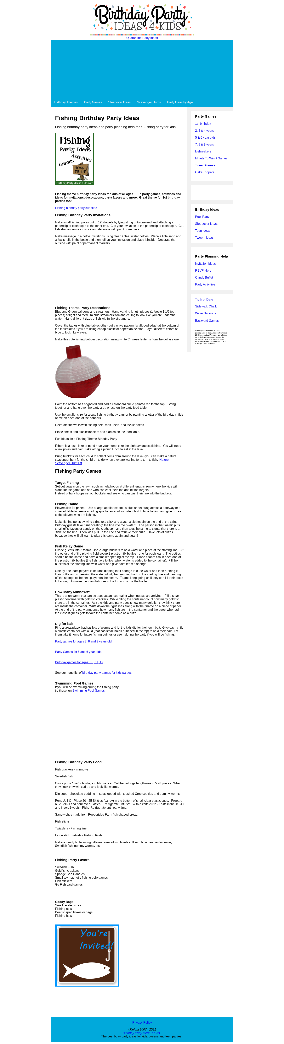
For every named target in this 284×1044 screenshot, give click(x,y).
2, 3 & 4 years (204, 130)
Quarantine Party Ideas (142, 38)
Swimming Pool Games (88, 690)
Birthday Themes (66, 102)
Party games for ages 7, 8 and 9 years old (83, 641)
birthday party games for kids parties (107, 672)
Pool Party (202, 216)
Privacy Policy (142, 1022)
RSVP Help (203, 270)
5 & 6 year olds (205, 137)
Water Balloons (205, 313)
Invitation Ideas (205, 263)
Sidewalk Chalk (206, 306)
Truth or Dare (204, 299)
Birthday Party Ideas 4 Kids (141, 1033)
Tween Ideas (204, 237)
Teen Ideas (203, 230)
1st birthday (203, 123)
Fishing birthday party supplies (76, 208)
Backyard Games (207, 320)
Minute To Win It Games (211, 158)
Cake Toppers (204, 172)
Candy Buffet (204, 277)
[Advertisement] (142, 69)
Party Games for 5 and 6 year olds (78, 651)
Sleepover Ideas (119, 102)
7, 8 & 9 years (204, 144)
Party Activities (205, 284)
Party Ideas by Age (180, 102)
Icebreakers (203, 151)
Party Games (93, 102)
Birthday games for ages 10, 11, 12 (79, 662)
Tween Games (205, 165)
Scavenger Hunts (149, 102)
